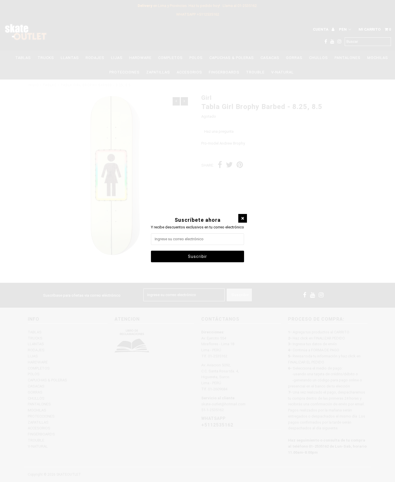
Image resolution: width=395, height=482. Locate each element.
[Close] (242, 218)
